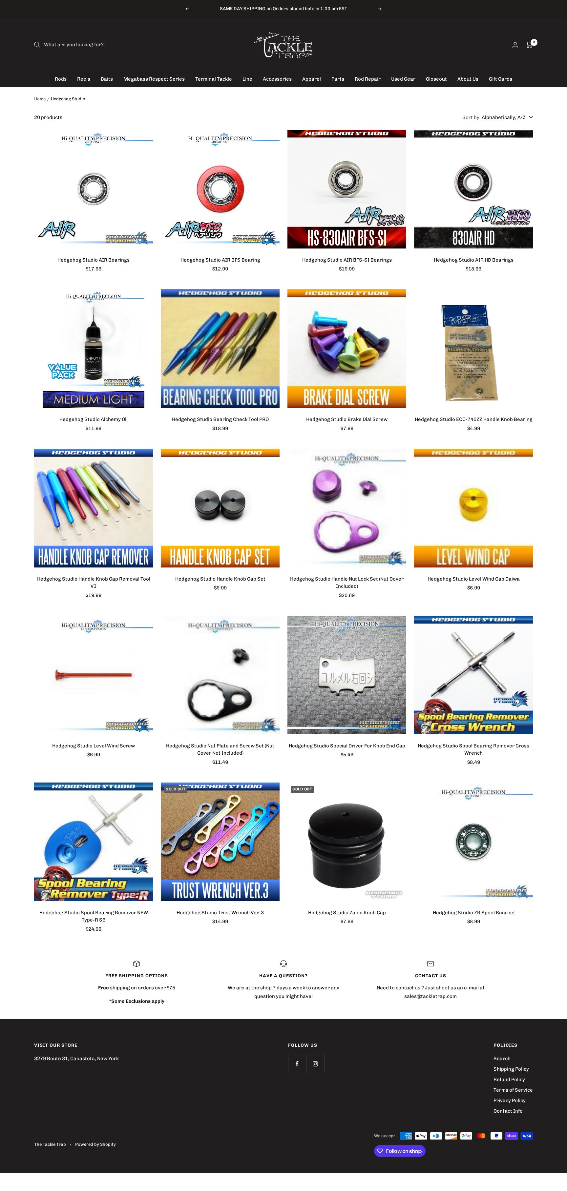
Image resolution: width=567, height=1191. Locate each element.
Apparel (311, 79)
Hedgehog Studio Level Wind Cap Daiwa (474, 579)
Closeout (436, 79)
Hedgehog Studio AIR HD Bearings (474, 260)
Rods (61, 79)
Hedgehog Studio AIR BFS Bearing (220, 260)
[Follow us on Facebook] (297, 1064)
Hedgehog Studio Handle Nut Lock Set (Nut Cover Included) (347, 582)
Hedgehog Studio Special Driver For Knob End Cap (347, 746)
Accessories (277, 79)
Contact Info (508, 1111)
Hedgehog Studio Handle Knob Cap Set (220, 579)
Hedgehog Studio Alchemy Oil (93, 419)
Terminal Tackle (213, 79)
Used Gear (403, 79)
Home (40, 98)
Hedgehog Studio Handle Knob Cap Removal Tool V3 (93, 582)
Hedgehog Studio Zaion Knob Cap (347, 913)
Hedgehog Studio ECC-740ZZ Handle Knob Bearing (474, 419)
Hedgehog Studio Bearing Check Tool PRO (220, 419)
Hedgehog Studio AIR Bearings (93, 260)
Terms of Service (513, 1090)
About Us (467, 79)
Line (247, 79)
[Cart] (529, 45)
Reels (83, 79)
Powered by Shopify (95, 1144)
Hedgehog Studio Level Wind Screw (93, 746)
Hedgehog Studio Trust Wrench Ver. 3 (220, 913)
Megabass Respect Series (154, 79)
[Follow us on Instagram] (315, 1064)
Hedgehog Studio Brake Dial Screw (347, 419)
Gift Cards (500, 79)
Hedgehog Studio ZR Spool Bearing (473, 913)
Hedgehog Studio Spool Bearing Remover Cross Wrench (473, 749)
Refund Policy (509, 1079)
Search (502, 1059)
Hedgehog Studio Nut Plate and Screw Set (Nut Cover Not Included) (220, 749)
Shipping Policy (511, 1069)
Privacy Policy (510, 1100)
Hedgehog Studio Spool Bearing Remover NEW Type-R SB (93, 916)
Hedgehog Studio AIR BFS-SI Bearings (347, 260)
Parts (337, 79)
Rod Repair (368, 79)
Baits (107, 79)
